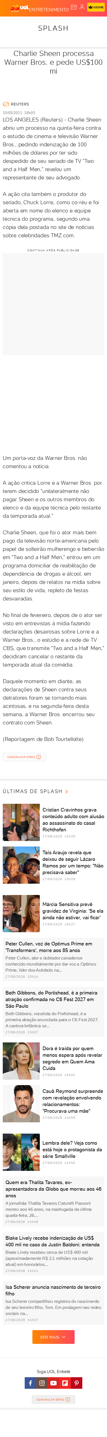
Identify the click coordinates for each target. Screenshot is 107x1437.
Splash (53, 28)
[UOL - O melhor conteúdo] (19, 8)
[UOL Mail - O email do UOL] (74, 7)
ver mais (50, 1337)
